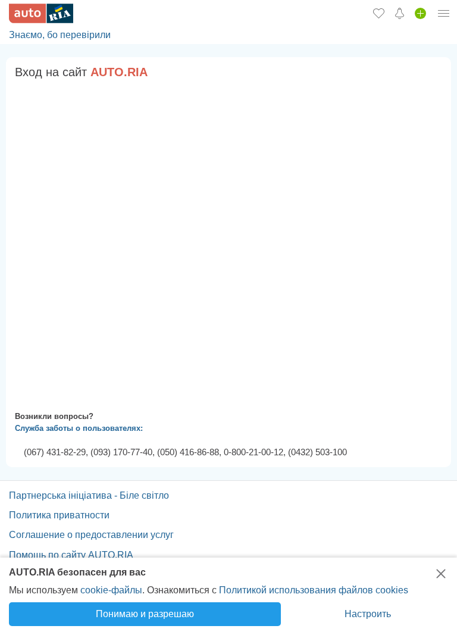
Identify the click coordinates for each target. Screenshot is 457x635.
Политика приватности (59, 515)
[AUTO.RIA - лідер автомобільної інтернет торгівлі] (41, 13)
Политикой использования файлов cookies (313, 590)
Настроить (368, 614)
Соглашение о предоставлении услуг (91, 535)
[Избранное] (378, 13)
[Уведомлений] (399, 13)
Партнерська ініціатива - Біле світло (89, 495)
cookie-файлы (111, 590)
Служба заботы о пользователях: (79, 428)
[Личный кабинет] (444, 13)
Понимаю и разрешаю (145, 614)
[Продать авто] (420, 13)
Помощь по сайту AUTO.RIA (71, 555)
